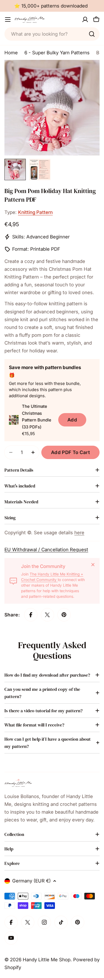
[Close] (93, 564)
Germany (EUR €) (31, 881)
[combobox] (52, 34)
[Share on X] (47, 614)
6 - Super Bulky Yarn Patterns (57, 52)
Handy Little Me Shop (46, 959)
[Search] (91, 34)
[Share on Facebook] (30, 614)
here (79, 532)
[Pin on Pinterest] (64, 614)
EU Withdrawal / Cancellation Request (46, 549)
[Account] (85, 19)
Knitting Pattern (35, 212)
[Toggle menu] (7, 19)
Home (11, 52)
